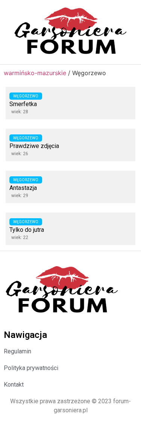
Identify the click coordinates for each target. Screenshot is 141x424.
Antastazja (23, 187)
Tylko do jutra (26, 229)
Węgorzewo (25, 96)
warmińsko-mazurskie (35, 73)
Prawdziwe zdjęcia (34, 146)
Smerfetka (23, 104)
